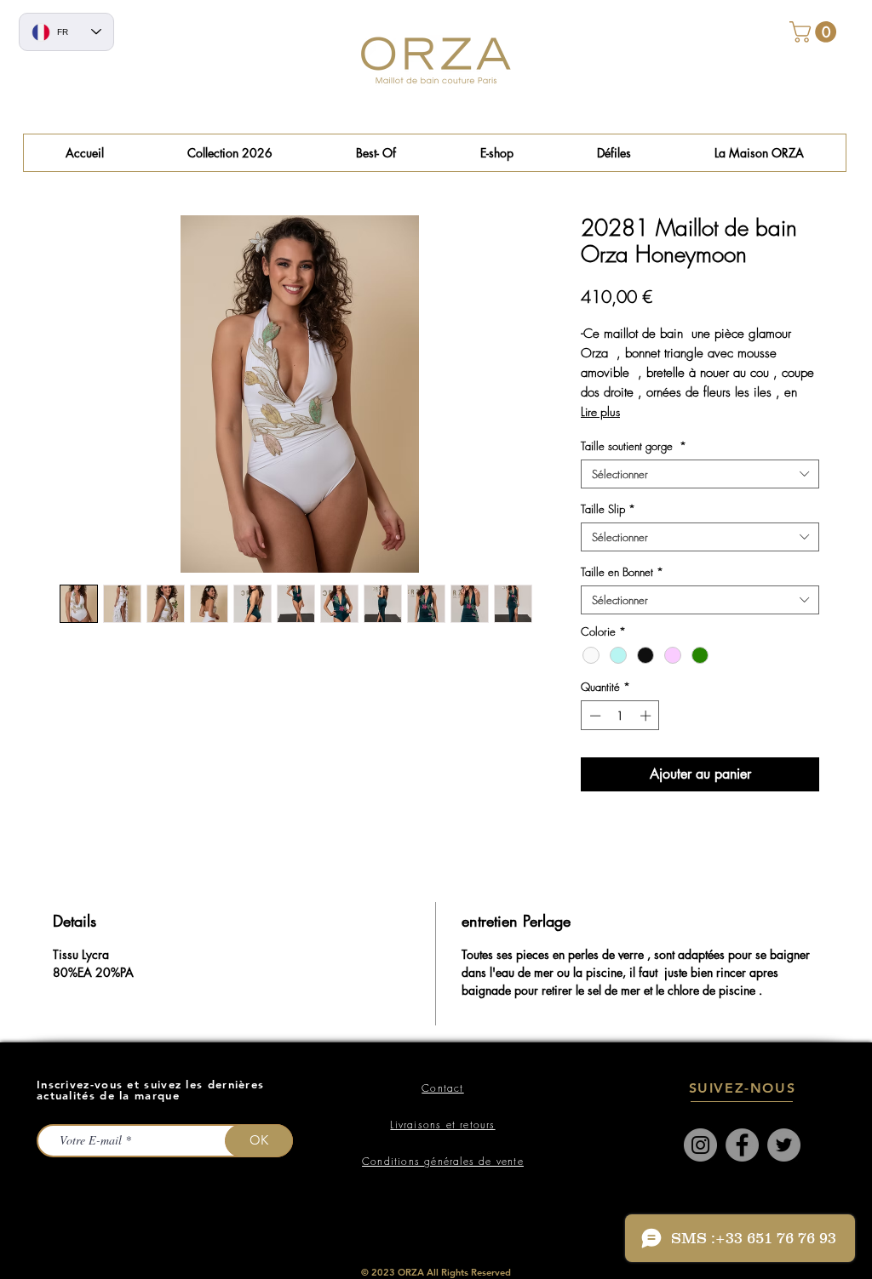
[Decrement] (593, 715)
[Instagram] (700, 1145)
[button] (376, 152)
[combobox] (700, 474)
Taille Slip (608, 509)
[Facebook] (742, 1145)
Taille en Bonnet (622, 572)
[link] (815, 32)
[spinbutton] (620, 715)
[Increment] (647, 715)
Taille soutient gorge (633, 446)
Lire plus (600, 411)
